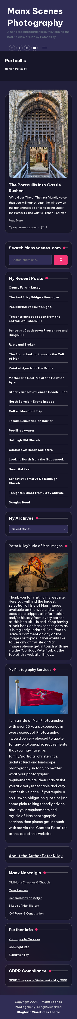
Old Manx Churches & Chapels (29, 882)
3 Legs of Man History (24, 906)
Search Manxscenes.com (35, 247)
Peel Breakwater (21, 430)
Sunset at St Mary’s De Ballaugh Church (33, 481)
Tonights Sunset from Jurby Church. (36, 493)
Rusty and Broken (22, 344)
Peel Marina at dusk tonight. (30, 307)
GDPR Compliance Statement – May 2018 (38, 980)
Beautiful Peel (19, 469)
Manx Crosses (18, 890)
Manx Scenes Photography (35, 17)
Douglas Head (19, 502)
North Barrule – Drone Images (31, 401)
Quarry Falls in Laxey (24, 287)
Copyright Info (19, 947)
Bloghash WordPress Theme (38, 1012)
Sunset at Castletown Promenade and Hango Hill (38, 333)
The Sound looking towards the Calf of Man (36, 356)
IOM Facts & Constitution (26, 913)
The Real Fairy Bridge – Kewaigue (34, 297)
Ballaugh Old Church (24, 440)
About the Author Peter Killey (36, 855)
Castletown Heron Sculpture (31, 450)
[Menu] (44, 48)
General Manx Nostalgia (25, 898)
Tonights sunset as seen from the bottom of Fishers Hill (34, 319)
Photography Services (24, 939)
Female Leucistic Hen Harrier (31, 421)
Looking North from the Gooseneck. (37, 459)
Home (8, 68)
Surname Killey (19, 955)
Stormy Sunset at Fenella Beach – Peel (38, 392)
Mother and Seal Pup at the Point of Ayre (36, 380)
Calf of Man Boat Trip (25, 411)
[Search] (61, 260)
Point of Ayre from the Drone (31, 368)
